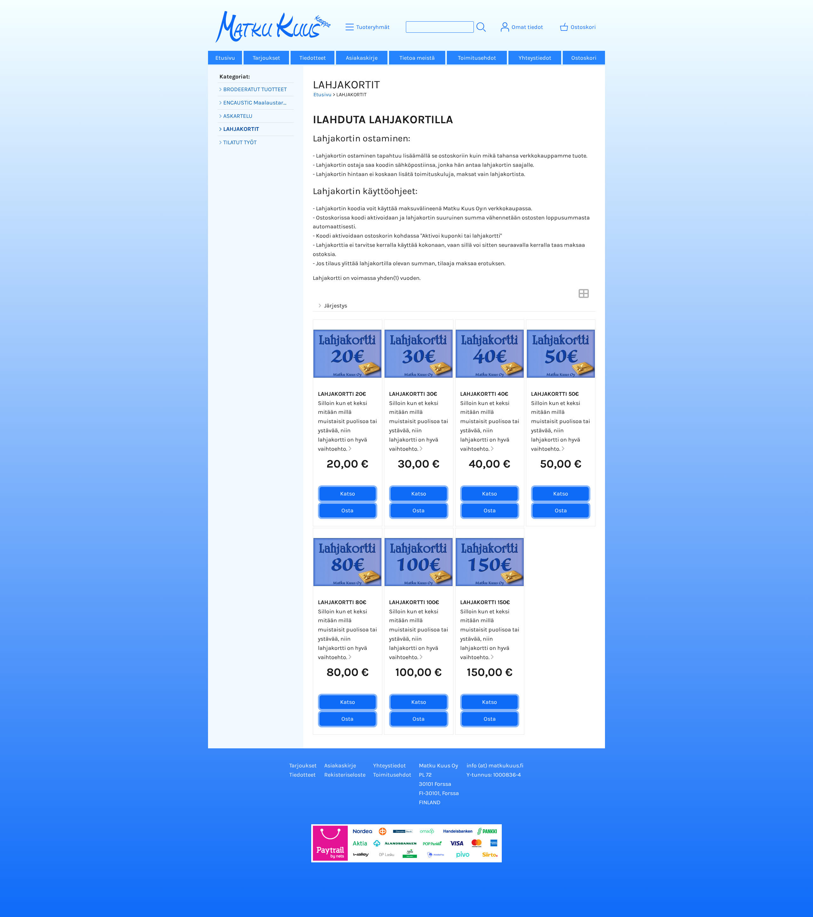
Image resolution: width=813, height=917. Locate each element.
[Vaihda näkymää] (584, 295)
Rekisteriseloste (345, 774)
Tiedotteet (312, 57)
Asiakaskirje (362, 57)
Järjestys (335, 305)
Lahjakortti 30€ (413, 393)
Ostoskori (583, 57)
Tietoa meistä (417, 57)
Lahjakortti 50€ (555, 393)
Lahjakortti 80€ (342, 602)
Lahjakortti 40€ (484, 393)
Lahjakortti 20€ (342, 393)
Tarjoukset (266, 57)
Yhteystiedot (535, 57)
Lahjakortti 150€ (485, 602)
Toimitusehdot (477, 57)
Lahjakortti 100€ (414, 602)
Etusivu (225, 57)
